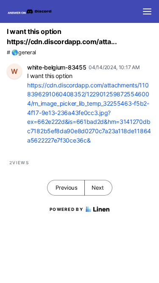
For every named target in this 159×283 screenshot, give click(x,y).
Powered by (66, 209)
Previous (67, 187)
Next (98, 187)
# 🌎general (21, 52)
